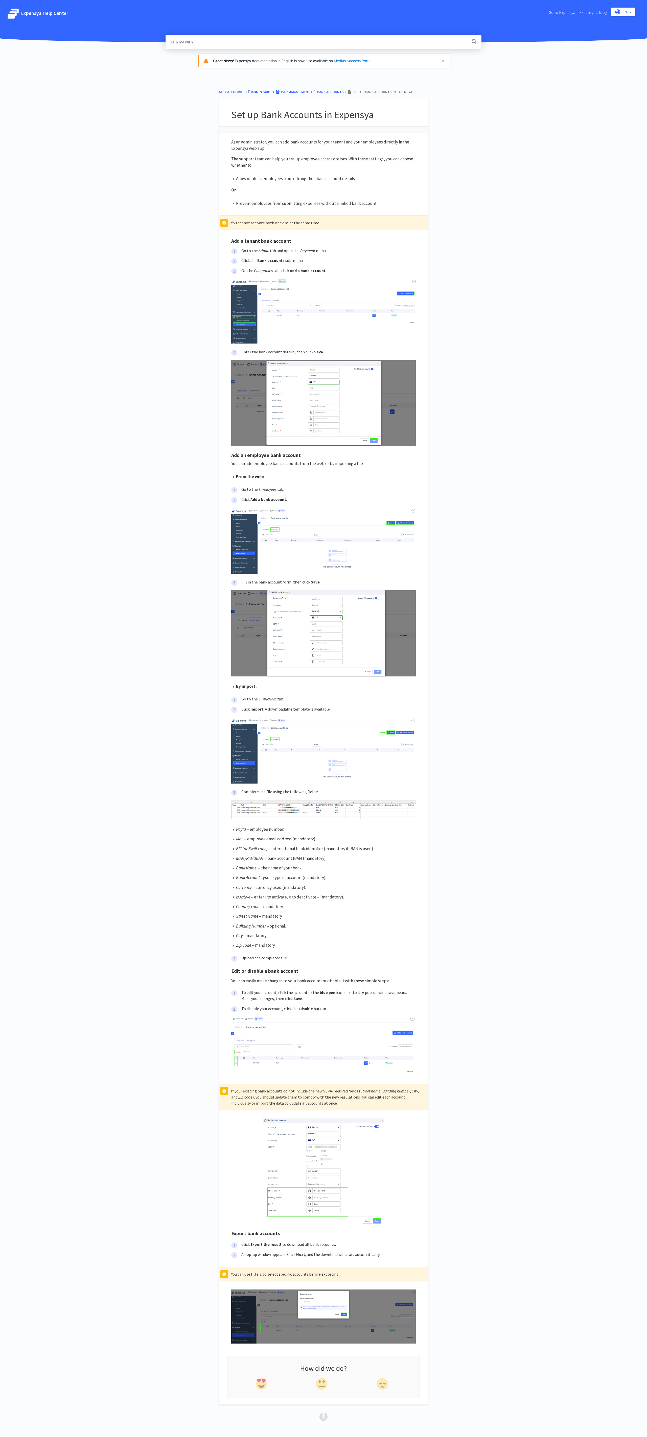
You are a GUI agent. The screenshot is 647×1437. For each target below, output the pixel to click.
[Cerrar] (443, 61)
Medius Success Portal (352, 61)
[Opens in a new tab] (323, 1416)
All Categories (232, 92)
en (625, 11)
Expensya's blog (593, 12)
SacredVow (495, 12)
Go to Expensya (562, 12)
